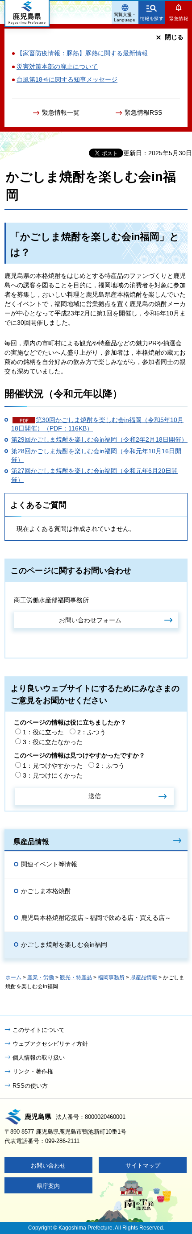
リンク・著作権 (33, 1071)
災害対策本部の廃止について (57, 66)
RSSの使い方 (30, 1085)
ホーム (13, 977)
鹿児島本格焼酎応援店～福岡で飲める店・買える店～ (96, 917)
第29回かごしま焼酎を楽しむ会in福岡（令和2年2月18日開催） (99, 439)
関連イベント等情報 (49, 864)
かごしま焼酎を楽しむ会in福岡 (64, 944)
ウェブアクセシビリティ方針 (50, 1043)
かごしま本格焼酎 (46, 890)
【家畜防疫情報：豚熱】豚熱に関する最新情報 (82, 53)
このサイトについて (39, 1030)
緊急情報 (178, 18)
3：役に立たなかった (53, 741)
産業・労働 (40, 977)
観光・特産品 (76, 977)
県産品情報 (31, 841)
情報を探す (152, 18)
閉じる (174, 37)
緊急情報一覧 (60, 112)
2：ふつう (91, 732)
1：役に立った (43, 732)
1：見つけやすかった (53, 765)
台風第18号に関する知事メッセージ (67, 79)
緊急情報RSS (143, 112)
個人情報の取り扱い (39, 1057)
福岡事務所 (111, 977)
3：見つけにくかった (53, 775)
